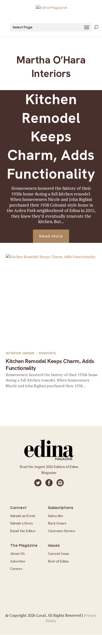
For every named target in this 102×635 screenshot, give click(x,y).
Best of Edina (58, 561)
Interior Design (20, 353)
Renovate (47, 353)
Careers (16, 568)
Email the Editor (23, 530)
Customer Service (61, 530)
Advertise (17, 561)
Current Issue (58, 553)
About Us (17, 553)
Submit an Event (22, 515)
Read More (51, 236)
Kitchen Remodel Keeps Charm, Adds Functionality (51, 136)
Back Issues (57, 523)
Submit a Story (21, 523)
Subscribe (55, 515)
